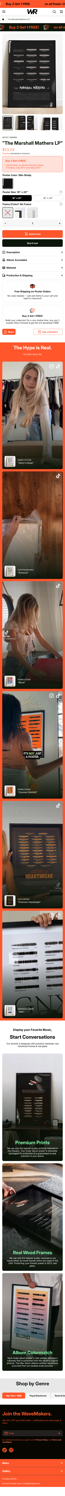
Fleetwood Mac (26, 570)
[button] (61, 11)
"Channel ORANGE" (27, 792)
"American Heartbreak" (29, 902)
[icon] (51, 366)
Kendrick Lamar (26, 1009)
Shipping (6, 153)
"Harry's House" (26, 463)
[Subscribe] (59, 1433)
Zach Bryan (23, 899)
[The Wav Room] (32, 11)
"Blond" (21, 682)
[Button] (60, 192)
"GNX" (21, 1012)
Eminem (13, 137)
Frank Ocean (24, 679)
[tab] (38, 1396)
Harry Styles (24, 460)
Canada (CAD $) (9, 1479)
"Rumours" (23, 572)
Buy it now (32, 243)
